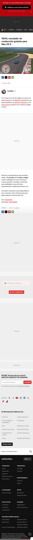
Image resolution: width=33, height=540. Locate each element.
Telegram (24, 397)
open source (5, 105)
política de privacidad (23, 386)
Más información (25, 538)
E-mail (12, 77)
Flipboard (9, 77)
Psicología (19, 29)
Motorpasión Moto (21, 495)
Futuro (4, 438)
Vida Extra (19, 471)
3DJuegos (19, 468)
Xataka (4, 468)
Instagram (20, 397)
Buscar (30, 451)
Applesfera (8, 200)
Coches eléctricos (22, 417)
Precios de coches (22, 429)
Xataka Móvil (5, 471)
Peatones (11, 29)
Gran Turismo (6, 100)
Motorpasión (20, 492)
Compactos (20, 420)
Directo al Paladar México (8, 527)
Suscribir (27, 382)
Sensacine (20, 480)
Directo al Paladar (6, 492)
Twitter (6, 77)
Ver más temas (7, 444)
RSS (28, 397)
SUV (3, 426)
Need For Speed (20, 100)
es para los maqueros (20, 102)
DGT (5, 29)
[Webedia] (7, 460)
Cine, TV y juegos (14, 208)
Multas (31, 29)
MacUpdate (13, 202)
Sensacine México (22, 522)
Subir (26, 459)
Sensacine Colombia (22, 524)
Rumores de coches (8, 429)
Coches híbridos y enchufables (7, 421)
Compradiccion (6, 510)
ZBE (25, 29)
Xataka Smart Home (7, 476)
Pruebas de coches (23, 426)
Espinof (19, 483)
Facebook (2, 77)
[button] (11, 91)
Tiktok (7, 401)
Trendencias (5, 505)
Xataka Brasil (5, 522)
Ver (17, 292)
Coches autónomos (23, 433)
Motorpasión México (22, 527)
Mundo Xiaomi (5, 479)
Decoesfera (5, 507)
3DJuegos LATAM (21, 519)
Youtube (16, 397)
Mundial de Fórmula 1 (23, 438)
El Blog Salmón (21, 505)
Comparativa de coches (7, 434)
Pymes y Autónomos (22, 507)
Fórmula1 (5, 417)
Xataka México (6, 519)
